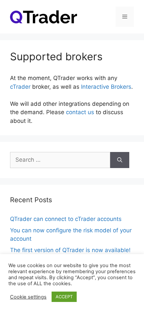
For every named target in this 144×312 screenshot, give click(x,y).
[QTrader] (43, 16)
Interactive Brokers (106, 86)
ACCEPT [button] (64, 296)
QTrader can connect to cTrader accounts (66, 219)
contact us (80, 112)
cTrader (20, 86)
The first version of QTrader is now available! (70, 250)
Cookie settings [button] (28, 297)
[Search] (119, 160)
